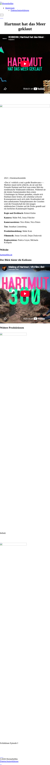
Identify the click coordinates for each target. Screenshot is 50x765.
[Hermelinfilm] (6, 3)
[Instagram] (1, 17)
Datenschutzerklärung (9, 761)
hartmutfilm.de (6, 255)
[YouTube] (2, 17)
